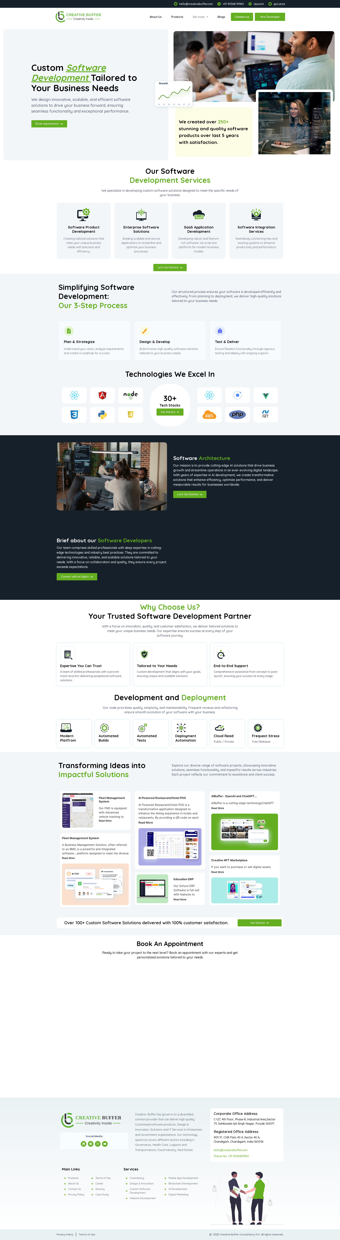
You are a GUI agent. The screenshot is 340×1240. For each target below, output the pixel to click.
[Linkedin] (83, 1144)
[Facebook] (91, 1144)
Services (199, 17)
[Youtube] (105, 1144)
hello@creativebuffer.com (230, 1150)
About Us (156, 17)
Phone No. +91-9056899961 (231, 1156)
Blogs (221, 17)
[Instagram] (98, 1144)
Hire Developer (270, 17)
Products (177, 17)
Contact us (242, 17)
